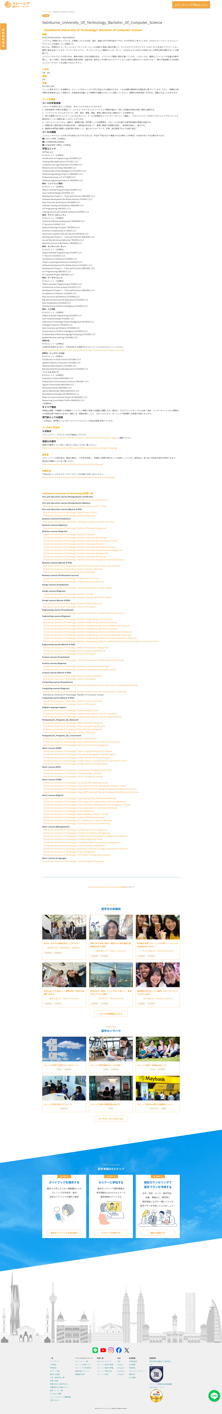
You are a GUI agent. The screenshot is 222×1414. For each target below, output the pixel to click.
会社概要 (132, 1364)
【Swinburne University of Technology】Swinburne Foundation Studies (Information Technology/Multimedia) (90, 685)
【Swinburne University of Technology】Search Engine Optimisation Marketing (76, 823)
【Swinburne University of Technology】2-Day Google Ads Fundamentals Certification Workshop (83, 801)
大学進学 (53, 1364)
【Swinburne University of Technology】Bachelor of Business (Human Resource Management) (82, 550)
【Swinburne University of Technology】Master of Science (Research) (72, 603)
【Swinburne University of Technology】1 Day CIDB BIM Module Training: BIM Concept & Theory (83, 785)
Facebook (121, 1371)
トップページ (55, 1361)
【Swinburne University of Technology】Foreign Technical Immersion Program (76, 757)
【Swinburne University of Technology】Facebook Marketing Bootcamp (73, 817)
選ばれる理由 (55, 1374)
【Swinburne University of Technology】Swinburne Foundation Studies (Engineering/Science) (83, 613)
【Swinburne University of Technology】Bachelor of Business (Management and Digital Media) (82, 559)
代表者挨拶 (133, 1361)
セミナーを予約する (111, 1232)
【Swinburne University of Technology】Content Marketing (67, 811)
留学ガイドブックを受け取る (64, 1232)
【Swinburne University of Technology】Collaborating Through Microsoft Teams (77, 770)
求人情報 (132, 1377)
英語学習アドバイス (82, 1371)
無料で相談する (158, 1232)
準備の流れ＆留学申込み (59, 1384)
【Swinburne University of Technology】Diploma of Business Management (74, 528)
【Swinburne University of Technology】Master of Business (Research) (72, 568)
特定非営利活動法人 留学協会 (160, 1361)
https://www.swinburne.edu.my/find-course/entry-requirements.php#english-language (79, 447)
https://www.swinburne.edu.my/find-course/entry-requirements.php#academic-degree (79, 437)
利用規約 (132, 1368)
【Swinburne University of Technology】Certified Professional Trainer (72, 839)
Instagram (121, 1368)
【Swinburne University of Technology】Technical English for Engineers (73, 861)
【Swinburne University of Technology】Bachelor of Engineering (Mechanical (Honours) (80, 628)
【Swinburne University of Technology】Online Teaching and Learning (72, 776)
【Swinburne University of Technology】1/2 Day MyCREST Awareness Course (75, 782)
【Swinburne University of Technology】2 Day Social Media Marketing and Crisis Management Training (86, 804)
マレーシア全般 (102, 1374)
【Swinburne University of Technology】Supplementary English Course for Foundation (79, 713)
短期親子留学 (80, 1374)
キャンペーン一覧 (81, 1361)
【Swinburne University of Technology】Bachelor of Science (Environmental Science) (79, 669)
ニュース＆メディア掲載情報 (60, 1397)
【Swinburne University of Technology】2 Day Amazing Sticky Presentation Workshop (79, 798)
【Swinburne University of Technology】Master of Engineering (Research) (73, 650)
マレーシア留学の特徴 (105, 1364)
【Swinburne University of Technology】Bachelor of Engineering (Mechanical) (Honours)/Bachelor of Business (89, 638)
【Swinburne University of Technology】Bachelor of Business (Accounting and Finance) (79, 540)
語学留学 (53, 1368)
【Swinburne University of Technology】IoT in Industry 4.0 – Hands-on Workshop (77, 820)
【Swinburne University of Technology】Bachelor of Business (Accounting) (74, 537)
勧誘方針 (132, 1374)
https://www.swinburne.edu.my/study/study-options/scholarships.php (72, 464)
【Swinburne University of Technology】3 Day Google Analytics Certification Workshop (79, 807)
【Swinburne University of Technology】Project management (68, 851)
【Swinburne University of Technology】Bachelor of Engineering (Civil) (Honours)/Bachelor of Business (86, 634)
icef (150, 1364)
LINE (118, 1361)
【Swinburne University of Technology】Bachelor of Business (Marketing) (74, 556)
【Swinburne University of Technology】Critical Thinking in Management (73, 845)
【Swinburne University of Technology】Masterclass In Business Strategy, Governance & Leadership (85, 848)
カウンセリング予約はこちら (191, 5)
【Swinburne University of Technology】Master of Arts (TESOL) (69, 512)
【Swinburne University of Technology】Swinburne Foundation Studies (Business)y (78, 521)
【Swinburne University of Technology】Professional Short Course (71, 578)
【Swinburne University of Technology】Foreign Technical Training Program (75, 763)
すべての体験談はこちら (111, 1013)
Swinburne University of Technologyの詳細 (106, 887)
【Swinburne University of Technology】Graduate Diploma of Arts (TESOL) (74, 506)
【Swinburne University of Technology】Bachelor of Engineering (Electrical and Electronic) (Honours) (86, 625)
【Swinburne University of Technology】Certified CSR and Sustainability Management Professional (84, 836)
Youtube (120, 1364)
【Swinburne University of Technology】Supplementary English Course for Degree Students (82, 716)
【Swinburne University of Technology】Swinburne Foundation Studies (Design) (77, 587)
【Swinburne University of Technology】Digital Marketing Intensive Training (75, 814)
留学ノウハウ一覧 (56, 1390)
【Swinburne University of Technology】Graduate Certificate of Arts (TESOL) (75, 499)
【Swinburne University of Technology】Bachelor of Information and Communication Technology (84, 691)
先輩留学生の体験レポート (59, 1387)
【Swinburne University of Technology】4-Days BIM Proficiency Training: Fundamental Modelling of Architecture (90, 792)
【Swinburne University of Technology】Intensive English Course (70, 710)
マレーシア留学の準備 (105, 1368)
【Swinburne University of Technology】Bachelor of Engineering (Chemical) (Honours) (79, 622)
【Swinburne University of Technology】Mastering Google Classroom (72, 773)
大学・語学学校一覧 (57, 1377)
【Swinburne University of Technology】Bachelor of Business (68, 534)
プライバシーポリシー (137, 1371)
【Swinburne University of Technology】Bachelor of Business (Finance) (72, 543)
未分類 (49, 12)
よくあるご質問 (55, 1394)
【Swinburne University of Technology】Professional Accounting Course (73, 581)
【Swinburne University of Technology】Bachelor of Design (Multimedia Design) (76, 597)
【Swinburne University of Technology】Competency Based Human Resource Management (81, 842)
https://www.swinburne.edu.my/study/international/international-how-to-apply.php (78, 477)
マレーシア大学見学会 (83, 1368)
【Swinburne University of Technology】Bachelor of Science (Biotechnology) (75, 666)
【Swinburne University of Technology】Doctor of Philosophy (69, 515)
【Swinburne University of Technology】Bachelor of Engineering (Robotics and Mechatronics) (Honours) (87, 631)
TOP (43, 12)
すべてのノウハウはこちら (111, 1118)
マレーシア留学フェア (83, 1364)
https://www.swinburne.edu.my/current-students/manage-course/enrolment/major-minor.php (83, 350)
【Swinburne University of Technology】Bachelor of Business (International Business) (79, 547)
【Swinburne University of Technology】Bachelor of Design (67, 594)
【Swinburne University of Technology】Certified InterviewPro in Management (76, 832)
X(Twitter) (120, 1374)
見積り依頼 (54, 1381)
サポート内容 (55, 1371)
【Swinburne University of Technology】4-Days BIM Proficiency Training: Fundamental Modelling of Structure (89, 788)
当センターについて (104, 1361)
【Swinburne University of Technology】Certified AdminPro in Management (75, 829)
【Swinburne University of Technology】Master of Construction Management (75, 647)
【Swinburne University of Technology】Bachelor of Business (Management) (75, 553)
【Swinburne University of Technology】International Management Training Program (78, 754)
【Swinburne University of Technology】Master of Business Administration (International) (81, 565)
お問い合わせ (55, 1400)
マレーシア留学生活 (104, 1371)
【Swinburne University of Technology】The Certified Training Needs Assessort (76, 854)
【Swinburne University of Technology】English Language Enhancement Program (77, 751)
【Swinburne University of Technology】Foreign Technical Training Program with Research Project (84, 760)
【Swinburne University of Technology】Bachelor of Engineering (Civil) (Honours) (77, 619)
